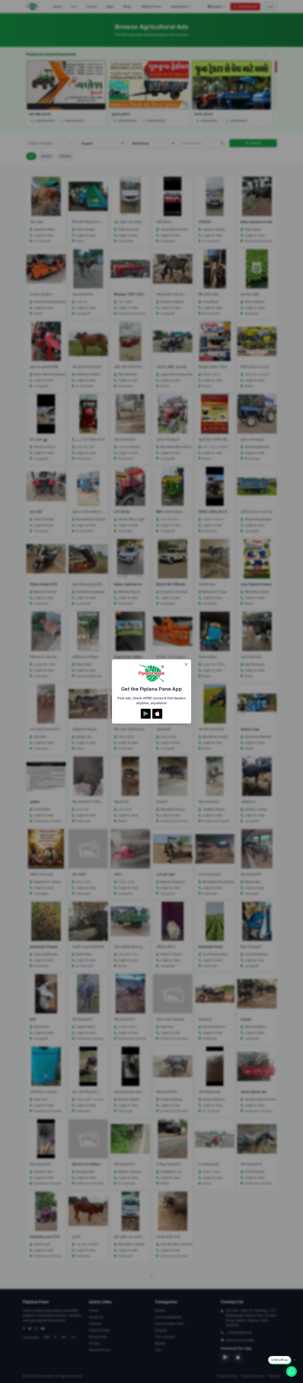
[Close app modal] (186, 664)
